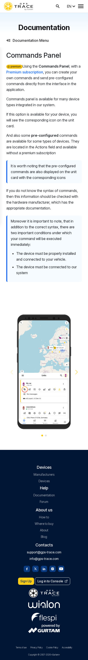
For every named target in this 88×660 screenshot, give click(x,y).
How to (44, 517)
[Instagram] (52, 568)
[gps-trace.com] (18, 6)
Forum (44, 502)
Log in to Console (50, 581)
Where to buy (44, 524)
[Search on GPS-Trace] (58, 6)
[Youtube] (61, 568)
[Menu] (80, 6)
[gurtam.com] (44, 604)
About (44, 530)
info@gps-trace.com (44, 559)
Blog (44, 537)
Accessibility (67, 647)
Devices (44, 481)
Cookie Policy (52, 647)
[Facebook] (27, 568)
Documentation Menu (31, 40)
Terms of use (21, 647)
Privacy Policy (36, 647)
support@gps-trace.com (44, 552)
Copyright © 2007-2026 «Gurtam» (44, 654)
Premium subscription (24, 72)
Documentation (44, 495)
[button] (76, 372)
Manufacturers (44, 474)
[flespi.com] (44, 616)
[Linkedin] (44, 568)
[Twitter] (35, 568)
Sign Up (26, 581)
